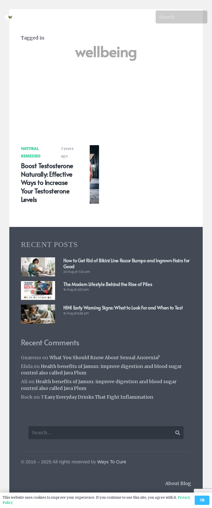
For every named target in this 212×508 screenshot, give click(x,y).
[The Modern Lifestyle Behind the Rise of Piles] (38, 285)
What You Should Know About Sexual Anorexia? (104, 357)
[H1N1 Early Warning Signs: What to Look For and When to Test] (38, 308)
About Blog (178, 483)
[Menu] (141, 17)
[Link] (10, 17)
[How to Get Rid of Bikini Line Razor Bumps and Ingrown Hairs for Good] (38, 261)
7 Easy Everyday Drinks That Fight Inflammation (97, 397)
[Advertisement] (106, 99)
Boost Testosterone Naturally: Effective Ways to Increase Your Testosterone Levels (47, 182)
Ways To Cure (111, 461)
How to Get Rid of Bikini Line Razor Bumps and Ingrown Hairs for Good (126, 263)
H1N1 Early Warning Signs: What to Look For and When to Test (123, 307)
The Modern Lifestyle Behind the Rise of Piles (107, 284)
